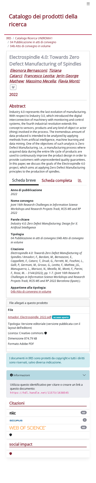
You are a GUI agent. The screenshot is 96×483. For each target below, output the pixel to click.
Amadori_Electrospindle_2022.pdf (29, 317)
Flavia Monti (68, 81)
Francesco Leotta (39, 75)
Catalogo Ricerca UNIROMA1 (34, 38)
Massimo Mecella (41, 81)
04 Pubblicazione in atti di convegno (33, 42)
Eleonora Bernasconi (28, 70)
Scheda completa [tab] (57, 180)
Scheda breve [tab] (24, 180)
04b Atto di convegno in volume (30, 46)
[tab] (80, 180)
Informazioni (21, 375)
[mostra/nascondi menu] (88, 4)
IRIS (8, 38)
